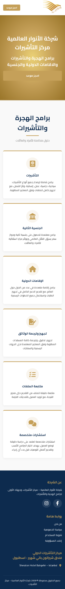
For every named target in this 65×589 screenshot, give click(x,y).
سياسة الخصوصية (53, 529)
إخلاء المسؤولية (53, 540)
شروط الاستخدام (53, 535)
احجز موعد (11, 7)
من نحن (58, 523)
